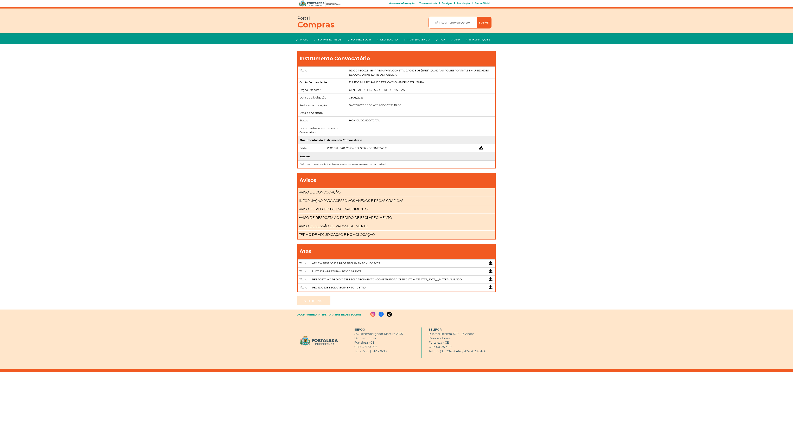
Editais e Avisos (330, 39)
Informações (479, 39)
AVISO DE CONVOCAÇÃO (320, 192)
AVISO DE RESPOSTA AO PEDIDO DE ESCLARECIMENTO (345, 218)
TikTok (389, 314)
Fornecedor (361, 39)
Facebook (381, 314)
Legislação (463, 3)
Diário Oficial (482, 3)
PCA (442, 39)
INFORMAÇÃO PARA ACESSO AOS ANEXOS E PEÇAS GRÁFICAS (351, 201)
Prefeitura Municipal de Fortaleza (318, 341)
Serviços (447, 3)
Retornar (315, 301)
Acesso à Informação (401, 3)
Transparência (428, 3)
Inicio (303, 39)
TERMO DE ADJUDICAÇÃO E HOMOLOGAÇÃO (337, 235)
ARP (457, 39)
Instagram (372, 314)
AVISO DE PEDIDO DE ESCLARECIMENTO (333, 209)
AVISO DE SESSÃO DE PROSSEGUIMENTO (333, 226)
